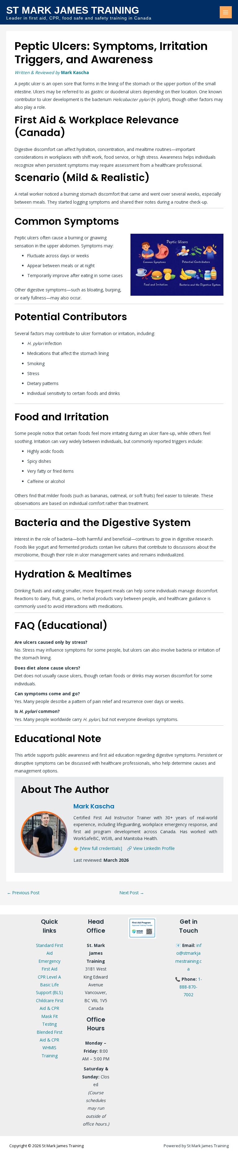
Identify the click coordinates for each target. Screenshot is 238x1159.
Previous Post (23, 893)
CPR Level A (49, 977)
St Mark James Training (72, 10)
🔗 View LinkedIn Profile (151, 848)
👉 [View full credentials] (97, 848)
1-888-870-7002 (190, 987)
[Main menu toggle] (226, 12)
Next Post (132, 893)
